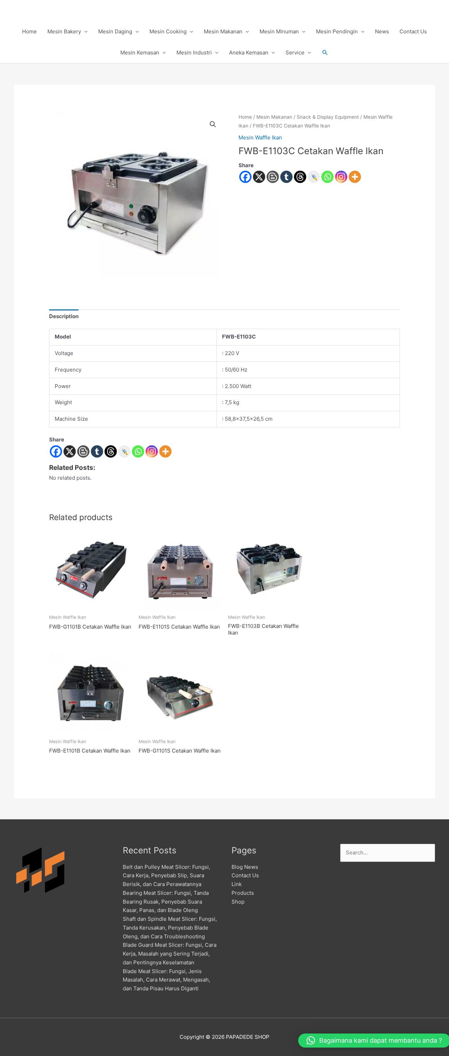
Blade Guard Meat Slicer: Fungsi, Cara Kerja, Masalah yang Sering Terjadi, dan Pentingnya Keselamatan (169, 954)
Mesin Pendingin (337, 31)
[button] (325, 52)
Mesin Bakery (64, 31)
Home (29, 31)
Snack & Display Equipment (328, 117)
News (382, 31)
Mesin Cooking (168, 31)
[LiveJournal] (314, 177)
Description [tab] (64, 316)
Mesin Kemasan (139, 52)
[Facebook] (245, 177)
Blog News (245, 867)
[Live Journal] (124, 451)
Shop (238, 901)
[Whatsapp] (327, 177)
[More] (355, 177)
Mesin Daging (115, 31)
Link (237, 884)
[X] (259, 177)
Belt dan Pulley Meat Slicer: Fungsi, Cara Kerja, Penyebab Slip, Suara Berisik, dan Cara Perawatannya (166, 876)
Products (243, 893)
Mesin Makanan (223, 31)
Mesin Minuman (279, 31)
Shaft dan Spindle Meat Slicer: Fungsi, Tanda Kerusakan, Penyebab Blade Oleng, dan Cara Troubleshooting (170, 928)
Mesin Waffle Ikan (260, 137)
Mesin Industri (194, 52)
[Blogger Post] (273, 177)
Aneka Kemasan (248, 52)
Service (295, 52)
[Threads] (300, 177)
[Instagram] (341, 177)
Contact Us (413, 31)
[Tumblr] (286, 177)
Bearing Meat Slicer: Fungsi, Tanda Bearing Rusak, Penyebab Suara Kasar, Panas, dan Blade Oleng (166, 902)
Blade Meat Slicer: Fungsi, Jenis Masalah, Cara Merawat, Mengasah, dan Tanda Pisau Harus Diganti (166, 980)
